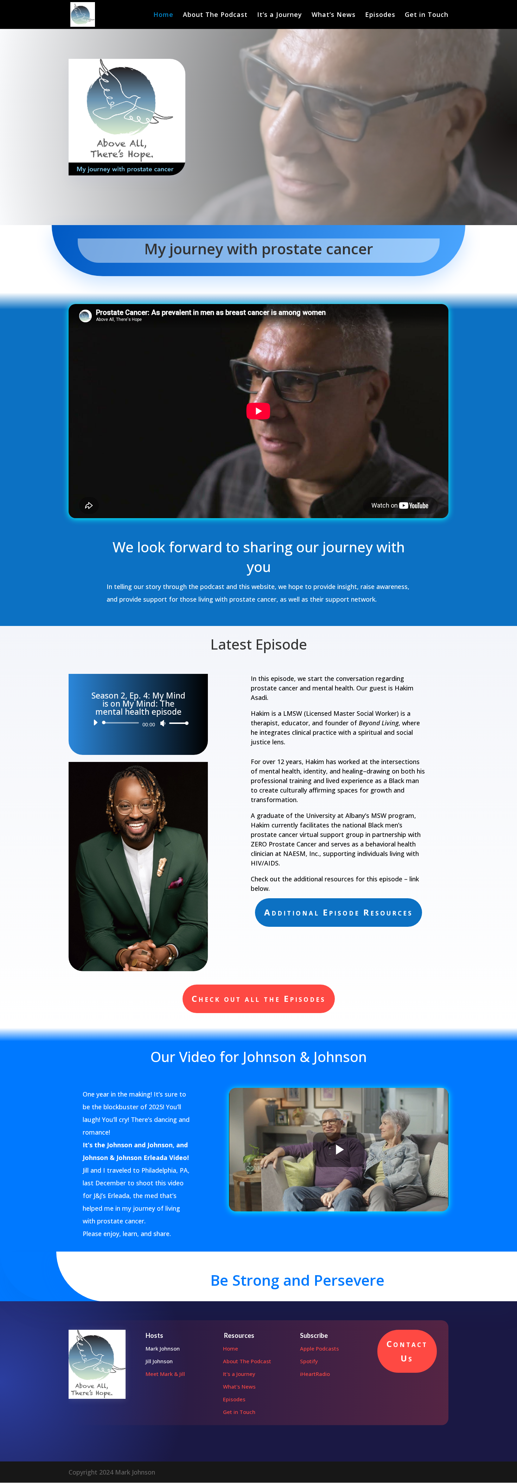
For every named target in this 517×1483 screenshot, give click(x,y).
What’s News (334, 15)
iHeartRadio (315, 1373)
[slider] (177, 723)
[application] (138, 722)
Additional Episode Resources (338, 912)
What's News (239, 1386)
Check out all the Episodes (259, 998)
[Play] (95, 722)
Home (163, 15)
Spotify (309, 1361)
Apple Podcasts (319, 1348)
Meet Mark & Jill (165, 1373)
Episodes (380, 15)
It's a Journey (239, 1373)
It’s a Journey (279, 15)
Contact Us (407, 1351)
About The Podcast (215, 15)
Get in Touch (426, 15)
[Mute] (163, 723)
